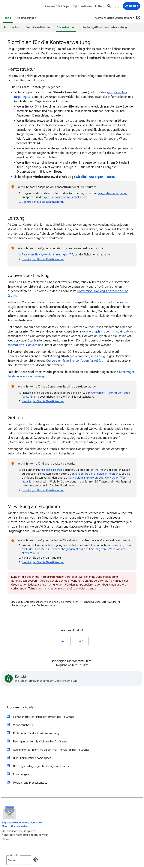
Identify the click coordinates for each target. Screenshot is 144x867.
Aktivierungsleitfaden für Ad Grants (106, 331)
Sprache (14, 855)
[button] (6, 5)
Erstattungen (21, 774)
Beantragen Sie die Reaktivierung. (43, 201)
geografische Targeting (113, 193)
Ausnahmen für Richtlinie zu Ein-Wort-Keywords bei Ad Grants (51, 749)
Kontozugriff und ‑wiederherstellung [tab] (104, 27)
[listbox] (18, 860)
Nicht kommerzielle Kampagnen (32, 758)
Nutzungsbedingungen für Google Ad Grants (41, 766)
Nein (80, 641)
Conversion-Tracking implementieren (92, 473)
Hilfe (8, 17)
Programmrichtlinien (21, 707)
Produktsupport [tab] (66, 27)
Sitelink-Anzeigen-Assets (95, 177)
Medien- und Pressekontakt (30, 782)
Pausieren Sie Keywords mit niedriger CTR (47, 254)
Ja (62, 641)
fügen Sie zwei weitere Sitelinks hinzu (65, 197)
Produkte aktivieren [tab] (38, 27)
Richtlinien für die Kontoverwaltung (36, 733)
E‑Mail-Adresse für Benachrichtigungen (50, 549)
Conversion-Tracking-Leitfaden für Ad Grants (77, 361)
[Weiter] (136, 27)
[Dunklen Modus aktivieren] (35, 859)
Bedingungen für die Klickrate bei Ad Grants (40, 741)
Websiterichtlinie (23, 725)
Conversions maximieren (83, 477)
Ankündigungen (26, 17)
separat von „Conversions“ (26, 345)
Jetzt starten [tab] (11, 27)
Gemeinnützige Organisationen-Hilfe (73, 6)
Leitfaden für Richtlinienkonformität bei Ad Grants (43, 717)
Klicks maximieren (51, 469)
